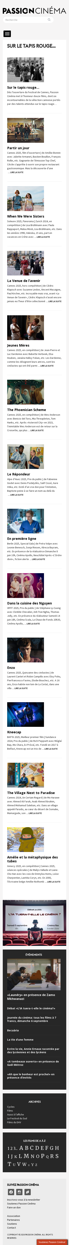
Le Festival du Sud (17, 1118)
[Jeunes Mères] (25, 327)
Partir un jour (18, 148)
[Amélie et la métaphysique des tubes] (25, 839)
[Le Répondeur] (25, 456)
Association (13, 1216)
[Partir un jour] (25, 130)
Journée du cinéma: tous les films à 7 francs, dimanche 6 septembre (31, 1019)
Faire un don (14, 1207)
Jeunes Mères (18, 345)
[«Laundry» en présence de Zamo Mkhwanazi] (34, 975)
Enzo (11, 667)
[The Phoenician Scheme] (25, 391)
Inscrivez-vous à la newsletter (23, 1199)
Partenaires (13, 1219)
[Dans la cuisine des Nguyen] (25, 585)
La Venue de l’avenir (23, 280)
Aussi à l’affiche (15, 1114)
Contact (11, 1227)
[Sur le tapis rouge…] (25, 69)
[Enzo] (25, 649)
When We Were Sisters (25, 216)
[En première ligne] (25, 520)
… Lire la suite (15, 172)
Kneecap (14, 732)
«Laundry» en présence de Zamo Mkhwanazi (31, 997)
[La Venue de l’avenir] (25, 263)
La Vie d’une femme (20, 1039)
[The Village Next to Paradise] (25, 774)
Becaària (13, 1030)
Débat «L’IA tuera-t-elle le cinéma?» (31, 1008)
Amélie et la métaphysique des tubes (32, 859)
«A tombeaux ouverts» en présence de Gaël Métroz (33, 1063)
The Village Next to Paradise (31, 793)
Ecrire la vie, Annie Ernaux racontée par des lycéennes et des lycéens (33, 1050)
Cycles (11, 1106)
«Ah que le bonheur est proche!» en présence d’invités (30, 1076)
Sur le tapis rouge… (23, 87)
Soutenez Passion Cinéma (21, 1203)
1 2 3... (13, 1148)
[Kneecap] (25, 714)
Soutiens (12, 1223)
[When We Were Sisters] (25, 198)
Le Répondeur (18, 474)
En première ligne (21, 538)
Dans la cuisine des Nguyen (29, 603)
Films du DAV (14, 1122)
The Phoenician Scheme (26, 409)
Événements (34, 955)
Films (10, 1110)
